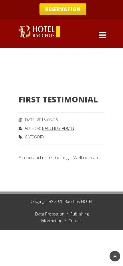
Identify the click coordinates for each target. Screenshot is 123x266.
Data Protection (52, 214)
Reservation (63, 9)
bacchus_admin (58, 128)
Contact (75, 220)
